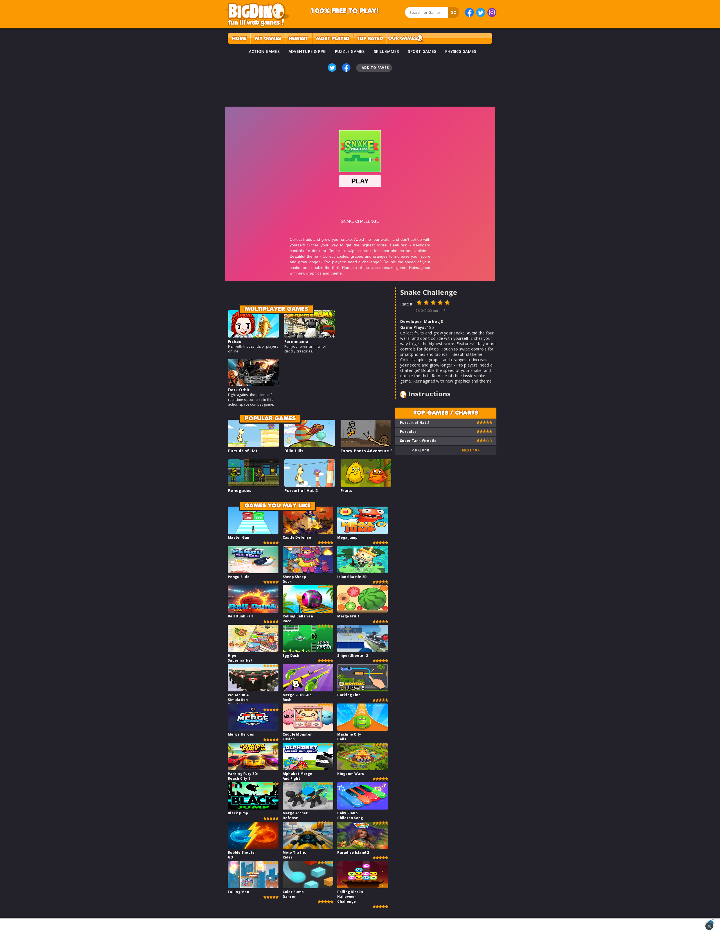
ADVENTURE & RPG (307, 51)
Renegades (239, 490)
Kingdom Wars (350, 773)
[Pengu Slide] (253, 571)
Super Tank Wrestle (418, 440)
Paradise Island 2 (353, 852)
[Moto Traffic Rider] (308, 847)
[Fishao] (253, 336)
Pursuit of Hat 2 (301, 490)
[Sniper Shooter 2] (362, 650)
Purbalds (408, 431)
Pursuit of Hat (243, 450)
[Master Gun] (253, 532)
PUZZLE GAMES (350, 51)
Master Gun (238, 537)
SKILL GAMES (386, 51)
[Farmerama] (309, 336)
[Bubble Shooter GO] (253, 847)
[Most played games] (333, 38)
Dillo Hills (293, 450)
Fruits (347, 490)
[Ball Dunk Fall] (253, 611)
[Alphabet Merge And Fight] (308, 768)
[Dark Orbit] (253, 384)
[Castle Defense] (308, 532)
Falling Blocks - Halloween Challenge (351, 896)
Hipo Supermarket (240, 658)
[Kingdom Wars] (362, 768)
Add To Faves (375, 67)
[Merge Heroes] (253, 729)
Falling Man (238, 891)
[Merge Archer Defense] (308, 808)
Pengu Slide (238, 576)
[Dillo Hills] (309, 445)
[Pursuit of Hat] (253, 445)
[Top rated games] (370, 38)
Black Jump (238, 813)
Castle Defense (297, 537)
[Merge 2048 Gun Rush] (308, 690)
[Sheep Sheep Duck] (308, 571)
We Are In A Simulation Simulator (238, 700)
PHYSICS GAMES (460, 51)
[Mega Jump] (362, 532)
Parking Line (349, 695)
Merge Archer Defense (295, 815)
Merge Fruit (348, 616)
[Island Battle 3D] (362, 571)
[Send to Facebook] (346, 67)
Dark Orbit (239, 389)
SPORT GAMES (422, 51)
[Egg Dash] (308, 650)
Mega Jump (347, 537)
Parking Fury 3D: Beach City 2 (243, 776)
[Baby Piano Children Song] (362, 808)
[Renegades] (253, 485)
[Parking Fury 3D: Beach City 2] (253, 768)
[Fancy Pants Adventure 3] (366, 445)
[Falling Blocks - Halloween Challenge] (362, 886)
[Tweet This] (332, 67)
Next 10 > (471, 450)
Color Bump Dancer (293, 894)
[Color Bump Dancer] (308, 886)
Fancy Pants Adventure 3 (367, 450)
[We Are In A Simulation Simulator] (253, 690)
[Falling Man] (253, 886)
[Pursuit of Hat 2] (309, 485)
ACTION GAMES (264, 51)
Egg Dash (291, 655)
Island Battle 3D (352, 576)
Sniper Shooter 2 (352, 655)
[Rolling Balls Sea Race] (308, 611)
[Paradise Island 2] (362, 847)
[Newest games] (298, 38)
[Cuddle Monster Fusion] (308, 729)
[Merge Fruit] (362, 611)
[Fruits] (366, 485)
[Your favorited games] (267, 38)
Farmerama (296, 341)
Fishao (235, 341)
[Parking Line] (362, 690)
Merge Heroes (241, 734)
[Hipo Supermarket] (253, 650)
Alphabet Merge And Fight (297, 776)
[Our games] (405, 38)
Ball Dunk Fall (240, 616)
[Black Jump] (253, 808)
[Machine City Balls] (362, 729)
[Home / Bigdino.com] (239, 38)
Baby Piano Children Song (350, 815)
